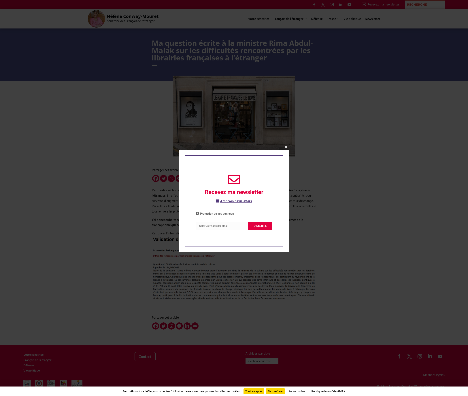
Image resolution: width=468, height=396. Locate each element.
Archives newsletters (236, 201)
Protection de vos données (217, 213)
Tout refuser (275, 391)
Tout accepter (253, 391)
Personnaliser (297, 391)
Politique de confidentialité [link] (328, 391)
